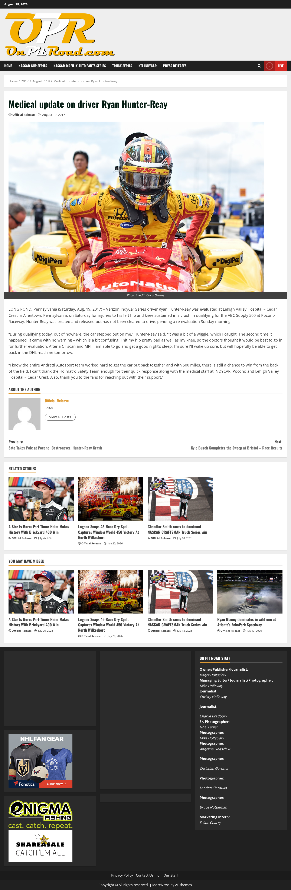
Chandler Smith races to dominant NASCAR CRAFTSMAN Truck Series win (177, 529)
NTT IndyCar (147, 65)
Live (281, 65)
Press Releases (174, 65)
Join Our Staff (167, 875)
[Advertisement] (40, 693)
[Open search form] (259, 66)
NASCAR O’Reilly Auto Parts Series (79, 65)
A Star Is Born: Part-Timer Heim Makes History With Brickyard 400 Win (39, 529)
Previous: (55, 445)
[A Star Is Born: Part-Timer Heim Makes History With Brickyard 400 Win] (41, 499)
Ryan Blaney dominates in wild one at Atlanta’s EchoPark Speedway (246, 622)
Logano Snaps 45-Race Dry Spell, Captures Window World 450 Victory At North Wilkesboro (108, 532)
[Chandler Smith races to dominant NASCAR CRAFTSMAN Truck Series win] (180, 499)
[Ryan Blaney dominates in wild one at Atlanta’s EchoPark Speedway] (250, 592)
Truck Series (122, 65)
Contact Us (145, 875)
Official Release (23, 115)
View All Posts (60, 417)
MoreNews (161, 885)
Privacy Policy (122, 875)
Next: (236, 445)
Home (8, 65)
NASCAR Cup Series (33, 65)
